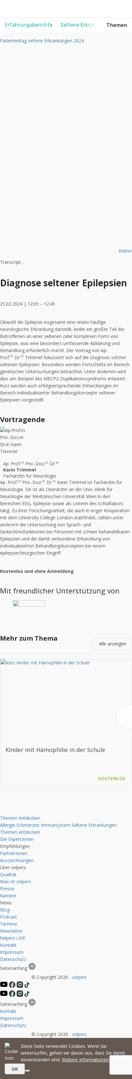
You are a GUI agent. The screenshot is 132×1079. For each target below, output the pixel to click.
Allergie (7, 825)
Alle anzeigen (112, 644)
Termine (8, 924)
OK (15, 1069)
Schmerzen (27, 825)
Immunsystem (55, 825)
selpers (79, 977)
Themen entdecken (20, 818)
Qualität (8, 874)
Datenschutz (13, 959)
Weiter (125, 251)
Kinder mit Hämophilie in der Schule (55, 750)
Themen (116, 25)
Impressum (11, 952)
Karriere (8, 896)
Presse (7, 888)
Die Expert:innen (17, 839)
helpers (7, 938)
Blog (5, 910)
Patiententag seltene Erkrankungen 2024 (42, 41)
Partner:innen (14, 853)
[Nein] (27, 1071)
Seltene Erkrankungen (94, 825)
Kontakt (8, 945)
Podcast (8, 917)
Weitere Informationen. (86, 1060)
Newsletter (11, 931)
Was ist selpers (15, 881)
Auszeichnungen (17, 860)
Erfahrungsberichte (29, 25)
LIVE (20, 938)
